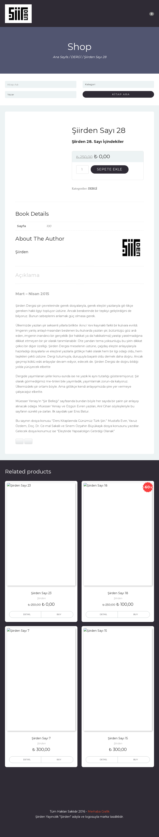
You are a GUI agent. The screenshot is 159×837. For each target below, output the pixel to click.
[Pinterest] (94, 799)
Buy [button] (59, 614)
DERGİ (76, 57)
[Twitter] (72, 799)
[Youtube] (87, 799)
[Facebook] (64, 799)
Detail (27, 614)
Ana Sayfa (60, 57)
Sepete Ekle (109, 169)
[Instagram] (79, 799)
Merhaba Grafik (99, 811)
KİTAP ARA (119, 94)
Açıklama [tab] (27, 275)
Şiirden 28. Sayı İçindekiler (98, 141)
